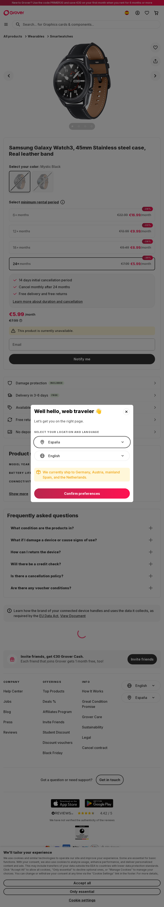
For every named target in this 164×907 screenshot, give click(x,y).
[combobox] (82, 442)
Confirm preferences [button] (82, 493)
